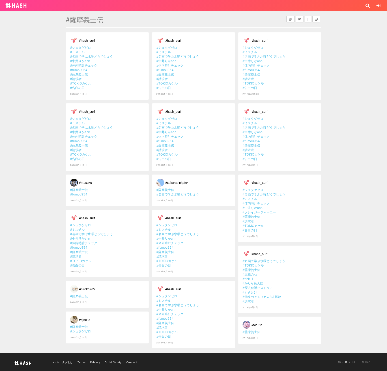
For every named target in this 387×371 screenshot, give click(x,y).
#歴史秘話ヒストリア (258, 288)
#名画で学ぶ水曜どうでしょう (91, 56)
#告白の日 (77, 88)
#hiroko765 (87, 289)
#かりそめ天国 (253, 283)
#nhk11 (248, 279)
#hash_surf (87, 40)
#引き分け (250, 292)
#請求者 (76, 79)
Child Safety (113, 362)
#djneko (84, 319)
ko (353, 361)
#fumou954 (78, 70)
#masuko (85, 182)
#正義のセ (250, 274)
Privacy (95, 362)
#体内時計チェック (83, 65)
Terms (81, 362)
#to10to (257, 325)
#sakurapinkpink (176, 182)
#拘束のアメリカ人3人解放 (262, 297)
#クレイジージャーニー (259, 212)
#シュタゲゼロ (80, 47)
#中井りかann (80, 61)
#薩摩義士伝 (79, 74)
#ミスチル (77, 52)
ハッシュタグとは (62, 362)
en (339, 361)
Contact (131, 362)
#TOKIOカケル (80, 83)
